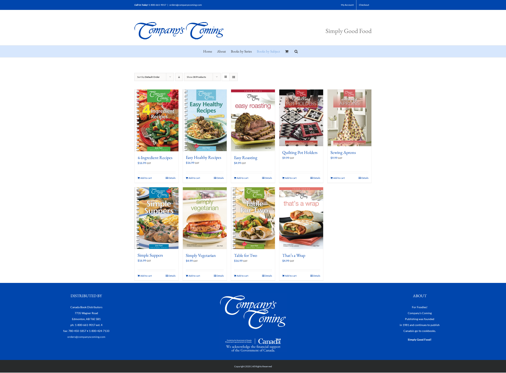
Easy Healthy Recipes (203, 157)
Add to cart (146, 177)
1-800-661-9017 (157, 4)
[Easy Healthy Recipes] (205, 120)
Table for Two (245, 255)
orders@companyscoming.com (185, 4)
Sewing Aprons (343, 152)
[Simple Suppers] (156, 218)
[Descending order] (179, 77)
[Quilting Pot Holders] (301, 117)
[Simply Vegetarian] (205, 218)
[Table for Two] (253, 218)
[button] (296, 51)
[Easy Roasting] (253, 120)
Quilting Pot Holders (299, 152)
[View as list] (233, 77)
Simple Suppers (150, 255)
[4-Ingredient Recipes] (156, 120)
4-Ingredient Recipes (155, 157)
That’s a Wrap (293, 255)
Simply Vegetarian (201, 255)
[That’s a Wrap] (301, 218)
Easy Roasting (245, 157)
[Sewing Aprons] (349, 117)
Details (172, 177)
